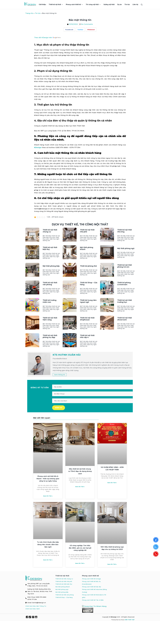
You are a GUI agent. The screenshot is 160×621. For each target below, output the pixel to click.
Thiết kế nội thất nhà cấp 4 (87, 336)
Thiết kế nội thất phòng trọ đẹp (50, 336)
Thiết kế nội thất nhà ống (124, 231)
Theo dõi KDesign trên (43, 37)
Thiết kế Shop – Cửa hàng (88, 284)
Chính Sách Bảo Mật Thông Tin (35, 606)
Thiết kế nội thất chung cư (50, 231)
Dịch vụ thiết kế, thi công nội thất (80, 224)
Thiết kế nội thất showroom (124, 319)
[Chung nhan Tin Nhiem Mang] (94, 606)
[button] (69, 30)
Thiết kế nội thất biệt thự (50, 248)
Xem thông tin (59, 375)
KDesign (38, 147)
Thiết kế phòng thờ (88, 266)
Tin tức (37, 13)
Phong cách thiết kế (90, 576)
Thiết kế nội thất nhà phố (87, 231)
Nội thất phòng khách (86, 248)
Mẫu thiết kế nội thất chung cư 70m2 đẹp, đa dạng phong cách (80, 471)
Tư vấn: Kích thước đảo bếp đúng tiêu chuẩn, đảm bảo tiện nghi (48, 544)
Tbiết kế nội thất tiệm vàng (50, 319)
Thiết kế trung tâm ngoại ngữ (88, 301)
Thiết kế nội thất (62, 576)
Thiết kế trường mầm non (49, 301)
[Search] (141, 4)
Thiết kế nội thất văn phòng (50, 284)
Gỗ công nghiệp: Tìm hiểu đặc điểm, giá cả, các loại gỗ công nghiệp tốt (80, 548)
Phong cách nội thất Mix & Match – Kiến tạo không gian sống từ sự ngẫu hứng (48, 478)
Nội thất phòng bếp (51, 266)
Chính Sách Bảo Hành (32, 609)
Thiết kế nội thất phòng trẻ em (124, 266)
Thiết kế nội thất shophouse (87, 319)
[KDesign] (30, 4)
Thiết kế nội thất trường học (124, 301)
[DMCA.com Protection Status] (87, 610)
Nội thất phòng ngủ (125, 248)
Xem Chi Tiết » (48, 496)
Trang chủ (29, 13)
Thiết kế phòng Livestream (124, 284)
